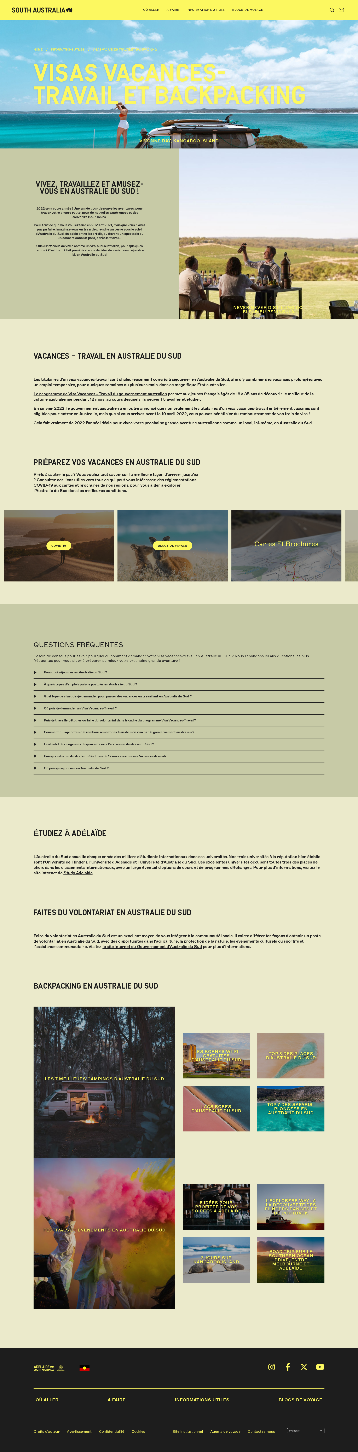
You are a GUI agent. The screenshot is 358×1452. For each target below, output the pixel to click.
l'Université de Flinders (65, 862)
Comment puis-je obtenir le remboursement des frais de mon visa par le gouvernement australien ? (119, 732)
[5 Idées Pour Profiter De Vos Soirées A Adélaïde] (216, 1193)
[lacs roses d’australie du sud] (216, 1122)
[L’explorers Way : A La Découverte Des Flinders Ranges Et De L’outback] (290, 1193)
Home (38, 49)
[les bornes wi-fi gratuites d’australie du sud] (216, 1042)
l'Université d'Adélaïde (110, 862)
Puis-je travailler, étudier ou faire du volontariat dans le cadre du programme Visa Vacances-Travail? (120, 720)
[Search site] (332, 9)
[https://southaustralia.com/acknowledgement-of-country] (85, 1368)
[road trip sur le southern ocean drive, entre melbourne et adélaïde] (290, 1273)
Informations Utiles (67, 49)
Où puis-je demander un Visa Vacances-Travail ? (80, 708)
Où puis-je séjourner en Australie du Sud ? (76, 768)
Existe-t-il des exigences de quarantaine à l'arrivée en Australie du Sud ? (99, 744)
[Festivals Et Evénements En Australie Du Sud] (104, 1233)
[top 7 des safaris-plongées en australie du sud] (290, 1122)
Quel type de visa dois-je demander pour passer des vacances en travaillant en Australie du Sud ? (118, 696)
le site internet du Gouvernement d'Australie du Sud (152, 946)
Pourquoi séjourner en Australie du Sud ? (75, 672)
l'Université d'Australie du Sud (167, 862)
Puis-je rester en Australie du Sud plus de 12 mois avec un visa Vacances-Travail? (105, 756)
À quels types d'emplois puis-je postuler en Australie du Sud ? (90, 684)
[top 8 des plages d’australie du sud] (290, 1042)
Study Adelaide (77, 873)
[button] (341, 10)
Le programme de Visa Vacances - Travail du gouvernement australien (100, 393)
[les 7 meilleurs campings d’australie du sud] (104, 1082)
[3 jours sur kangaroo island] (216, 1273)
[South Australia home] (42, 10)
